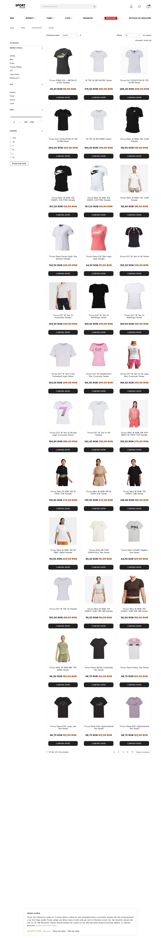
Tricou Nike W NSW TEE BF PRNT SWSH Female (63, 551)
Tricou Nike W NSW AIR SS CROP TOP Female (63, 492)
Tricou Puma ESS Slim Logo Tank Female (98, 257)
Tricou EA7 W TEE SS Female (63, 609)
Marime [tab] (13, 131)
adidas (12, 56)
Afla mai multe (73, 931)
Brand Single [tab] (16, 48)
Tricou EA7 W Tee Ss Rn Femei (134, 256)
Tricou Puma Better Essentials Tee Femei (98, 668)
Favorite (140, 7)
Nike (11, 59)
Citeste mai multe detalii (46, 925)
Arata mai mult (19, 163)
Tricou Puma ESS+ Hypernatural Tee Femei (98, 727)
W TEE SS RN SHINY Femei (98, 139)
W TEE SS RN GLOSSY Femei (98, 80)
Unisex (12, 100)
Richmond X (15, 78)
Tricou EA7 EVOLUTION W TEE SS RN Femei (63, 140)
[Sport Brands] (20, 6)
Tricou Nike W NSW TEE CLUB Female (134, 140)
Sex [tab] (11, 84)
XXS (14, 138)
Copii (12, 103)
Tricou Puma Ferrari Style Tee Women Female (63, 257)
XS (14, 142)
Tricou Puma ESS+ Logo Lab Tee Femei (63, 727)
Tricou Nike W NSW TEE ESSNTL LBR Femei (134, 492)
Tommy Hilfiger (16, 67)
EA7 (11, 70)
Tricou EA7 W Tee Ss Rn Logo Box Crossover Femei (134, 375)
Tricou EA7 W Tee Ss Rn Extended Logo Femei (63, 375)
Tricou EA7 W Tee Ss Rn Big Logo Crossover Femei (63, 434)
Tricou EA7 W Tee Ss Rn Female (98, 434)
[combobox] (68, 6)
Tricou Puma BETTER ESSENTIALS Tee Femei (99, 551)
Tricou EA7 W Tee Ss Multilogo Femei (99, 316)
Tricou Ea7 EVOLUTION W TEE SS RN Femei (134, 81)
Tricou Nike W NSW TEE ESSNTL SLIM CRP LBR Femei (134, 610)
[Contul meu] (131, 6)
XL (14, 157)
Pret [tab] (12, 110)
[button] (76, 50)
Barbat (12, 92)
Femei (23, 28)
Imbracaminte (37, 28)
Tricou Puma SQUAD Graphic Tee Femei (134, 551)
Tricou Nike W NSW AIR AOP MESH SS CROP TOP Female (134, 434)
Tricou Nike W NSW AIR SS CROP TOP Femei (98, 492)
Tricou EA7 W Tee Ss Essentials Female (63, 316)
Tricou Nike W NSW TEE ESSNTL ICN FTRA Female (63, 199)
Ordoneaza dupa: (53, 35)
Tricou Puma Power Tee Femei (134, 667)
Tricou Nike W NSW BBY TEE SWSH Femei (63, 668)
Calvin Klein (14, 74)
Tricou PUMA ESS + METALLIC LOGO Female (63, 81)
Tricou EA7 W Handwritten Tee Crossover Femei (98, 375)
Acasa (12, 28)
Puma (12, 63)
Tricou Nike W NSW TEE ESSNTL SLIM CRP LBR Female (99, 610)
